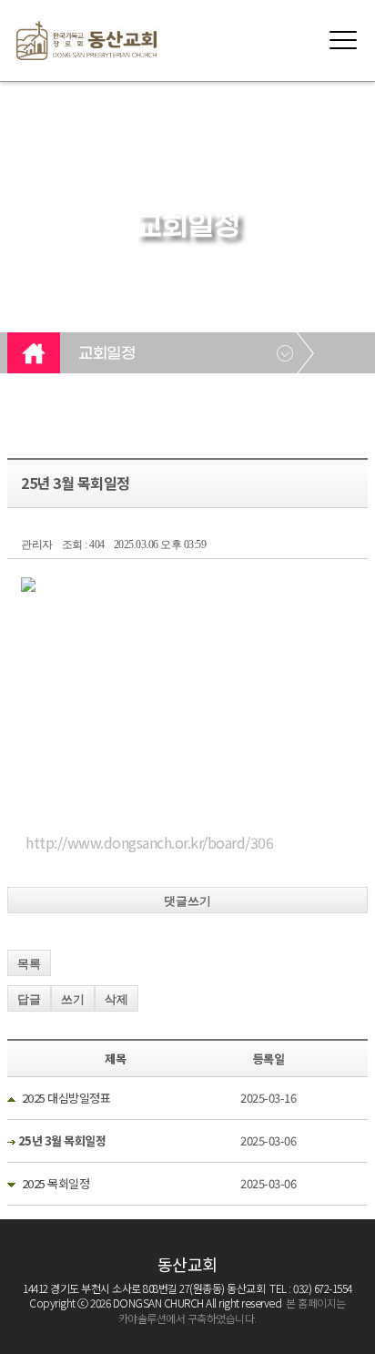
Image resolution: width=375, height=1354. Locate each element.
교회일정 (106, 354)
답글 (29, 999)
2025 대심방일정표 (66, 1097)
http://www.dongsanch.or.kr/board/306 (149, 842)
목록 (29, 964)
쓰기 (73, 999)
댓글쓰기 (187, 901)
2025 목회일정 (56, 1183)
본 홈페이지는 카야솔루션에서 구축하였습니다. (232, 1310)
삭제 (116, 999)
